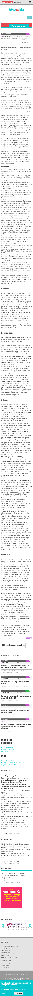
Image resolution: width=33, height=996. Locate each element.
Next (30, 926)
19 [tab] (24, 931)
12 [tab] (31, 929)
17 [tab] (18, 931)
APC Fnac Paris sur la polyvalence (12, 811)
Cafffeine (25, 975)
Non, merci (18, 993)
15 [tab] (13, 931)
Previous (3, 926)
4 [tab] (11, 929)
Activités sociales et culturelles (9, 946)
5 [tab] (13, 929)
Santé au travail (5, 957)
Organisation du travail (8, 670)
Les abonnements (5, 965)
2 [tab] (6, 929)
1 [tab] (3, 929)
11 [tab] (29, 929)
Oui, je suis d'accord (7, 993)
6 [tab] (16, 929)
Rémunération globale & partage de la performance (14, 955)
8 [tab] (21, 929)
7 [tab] (18, 929)
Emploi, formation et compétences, (12, 762)
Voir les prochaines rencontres (13, 861)
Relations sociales (19, 670)
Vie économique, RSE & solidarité (10, 638)
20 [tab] (26, 931)
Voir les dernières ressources (12, 832)
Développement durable (13, 38)
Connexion (17, 2)
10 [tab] (26, 929)
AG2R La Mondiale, (7, 747)
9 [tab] (24, 929)
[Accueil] (16, 10)
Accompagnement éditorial (12, 881)
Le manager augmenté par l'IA (16, 853)
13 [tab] (8, 931)
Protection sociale (5, 951)
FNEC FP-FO (5, 751)
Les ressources (5, 968)
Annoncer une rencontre (11, 863)
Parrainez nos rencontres (11, 879)
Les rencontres (5, 967)
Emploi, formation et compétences (10, 948)
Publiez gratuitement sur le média (14, 873)
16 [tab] (16, 931)
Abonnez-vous (7, 2)
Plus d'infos (22, 989)
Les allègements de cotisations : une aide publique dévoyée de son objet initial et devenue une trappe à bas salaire (15, 780)
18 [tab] (21, 931)
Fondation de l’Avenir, (8, 749)
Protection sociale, (7, 760)
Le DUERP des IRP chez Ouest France (14, 784)
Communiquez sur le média (12, 883)
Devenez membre (18, 26)
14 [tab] (11, 931)
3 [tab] (8, 929)
